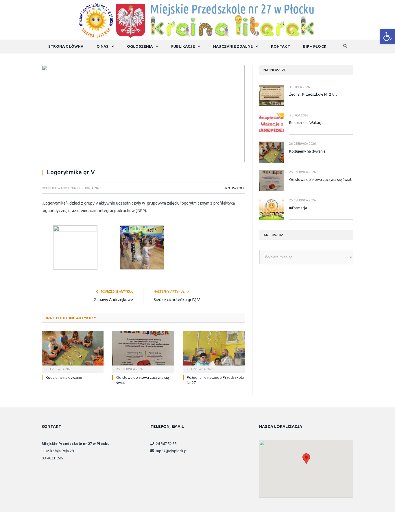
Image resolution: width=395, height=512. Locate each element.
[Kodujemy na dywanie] (73, 351)
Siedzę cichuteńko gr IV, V (177, 299)
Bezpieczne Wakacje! (306, 122)
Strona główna (66, 46)
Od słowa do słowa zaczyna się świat (320, 179)
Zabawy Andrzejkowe (113, 299)
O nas (103, 46)
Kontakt (280, 46)
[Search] (345, 46)
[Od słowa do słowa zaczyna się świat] (143, 351)
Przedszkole (234, 188)
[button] (387, 36)
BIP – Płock (314, 46)
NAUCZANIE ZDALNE (233, 46)
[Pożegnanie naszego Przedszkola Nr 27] (214, 351)
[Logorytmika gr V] (143, 114)
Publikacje (183, 46)
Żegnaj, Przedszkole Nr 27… (313, 94)
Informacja (298, 208)
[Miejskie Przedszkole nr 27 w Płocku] (197, 19)
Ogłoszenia (140, 46)
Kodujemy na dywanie (64, 377)
